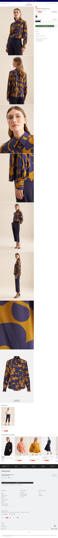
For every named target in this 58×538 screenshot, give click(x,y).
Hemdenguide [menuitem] (22, 492)
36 (42, 21)
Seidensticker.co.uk (4, 526)
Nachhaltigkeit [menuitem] (41, 495)
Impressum (2, 525)
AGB (2, 522)
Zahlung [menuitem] (2, 498)
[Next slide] (55, 450)
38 (48, 21)
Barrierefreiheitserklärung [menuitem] (4, 505)
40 (53, 21)
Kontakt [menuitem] (2, 502)
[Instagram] (54, 528)
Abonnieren (17, 482)
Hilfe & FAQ (3, 490)
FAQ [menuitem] (2, 492)
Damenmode (4, 477)
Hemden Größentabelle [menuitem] (23, 495)
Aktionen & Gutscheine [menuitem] (4, 499)
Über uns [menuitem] (40, 492)
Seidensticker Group (42, 490)
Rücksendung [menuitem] (3, 496)
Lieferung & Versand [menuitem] (4, 495)
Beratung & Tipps (23, 490)
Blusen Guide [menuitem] (22, 496)
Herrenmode (10, 477)
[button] (17, 401)
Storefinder (55, 474)
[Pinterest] (56, 528)
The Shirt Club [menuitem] (3, 501)
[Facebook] (52, 528)
